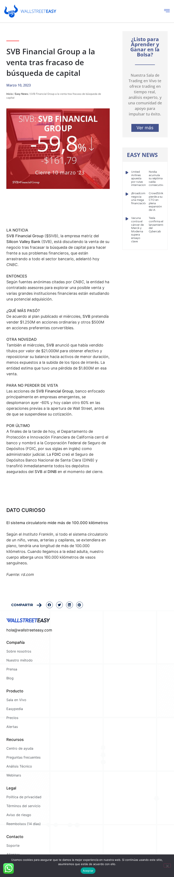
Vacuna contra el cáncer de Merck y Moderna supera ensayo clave (137, 229)
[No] (167, 865)
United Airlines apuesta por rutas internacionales (141, 178)
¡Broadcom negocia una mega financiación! (139, 198)
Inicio (9, 93)
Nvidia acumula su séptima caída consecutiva (156, 178)
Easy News (21, 93)
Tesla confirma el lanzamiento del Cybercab (156, 224)
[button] (49, 605)
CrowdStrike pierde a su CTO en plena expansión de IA (157, 202)
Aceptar (88, 870)
